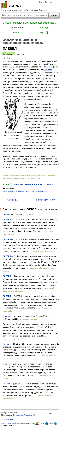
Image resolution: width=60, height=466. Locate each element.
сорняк (43, 191)
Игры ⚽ (44, 32)
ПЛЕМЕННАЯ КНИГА (45, 200)
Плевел (6, 214)
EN (40, 2)
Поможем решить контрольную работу (33, 184)
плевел (6, 316)
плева (18, 191)
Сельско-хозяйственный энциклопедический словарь (30, 23)
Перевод (20, 54)
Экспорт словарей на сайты (11, 423)
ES (51, 2)
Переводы (44, 27)
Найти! (54, 15)
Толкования (16, 27)
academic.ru (11, 4)
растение (35, 191)
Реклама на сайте (30, 415)
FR (56, 2)
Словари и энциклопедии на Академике (24, 10)
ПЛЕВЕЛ (7, 219)
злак (5, 191)
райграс (48, 70)
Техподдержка (18, 415)
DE (46, 2)
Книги (16, 32)
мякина (11, 191)
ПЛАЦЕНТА (12, 200)
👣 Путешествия (7, 419)
